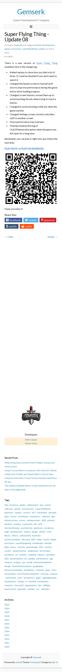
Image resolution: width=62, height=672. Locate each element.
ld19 (40, 524)
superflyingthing (30, 49)
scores (22, 520)
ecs (38, 589)
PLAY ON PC (11, 148)
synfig (29, 562)
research (9, 585)
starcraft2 (19, 585)
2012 (7, 639)
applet (23, 505)
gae (53, 516)
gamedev (22, 589)
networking (10, 573)
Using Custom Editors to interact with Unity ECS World (30, 470)
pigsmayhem (31, 585)
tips (40, 585)
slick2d (42, 531)
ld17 (34, 512)
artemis (22, 554)
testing (48, 547)
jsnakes (17, 524)
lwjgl (7, 531)
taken (39, 539)
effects (15, 535)
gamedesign (32, 547)
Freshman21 (35, 662)
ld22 (7, 558)
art (16, 554)
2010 (7, 646)
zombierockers (33, 520)
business (14, 505)
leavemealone (16, 558)
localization (29, 570)
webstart (9, 509)
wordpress (49, 528)
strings (20, 581)
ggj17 (38, 577)
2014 (7, 631)
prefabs (31, 589)
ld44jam (46, 585)
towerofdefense (43, 509)
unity (19, 577)
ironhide (32, 581)
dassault (52, 512)
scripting (32, 554)
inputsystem (10, 589)
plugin (35, 531)
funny (13, 547)
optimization (10, 581)
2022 (7, 604)
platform (8, 524)
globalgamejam (50, 577)
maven (48, 505)
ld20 (33, 539)
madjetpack (33, 550)
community (27, 524)
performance (42, 558)
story (53, 570)
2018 (7, 616)
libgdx (53, 539)
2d (25, 558)
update (42, 49)
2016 (7, 623)
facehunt (36, 535)
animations (35, 516)
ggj (51, 558)
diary (7, 516)
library (7, 535)
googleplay (38, 566)
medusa (8, 562)
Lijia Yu (55, 662)
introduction (28, 509)
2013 (7, 635)
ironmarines (42, 581)
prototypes (45, 550)
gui (23, 562)
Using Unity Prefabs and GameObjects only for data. (29, 474)
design (8, 566)
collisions (46, 516)
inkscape (26, 539)
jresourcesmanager (14, 570)
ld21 (41, 547)
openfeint (50, 554)
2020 (7, 608)
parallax (31, 558)
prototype (16, 49)
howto (13, 516)
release (40, 554)
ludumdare (42, 512)
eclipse (27, 531)
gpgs (47, 570)
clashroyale (10, 577)
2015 (7, 627)
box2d (46, 539)
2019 (7, 612)
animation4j (25, 535)
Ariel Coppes (31, 439)
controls (21, 547)
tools (49, 531)
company (40, 570)
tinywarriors (29, 577)
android (37, 45)
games (8, 49)
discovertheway (12, 528)
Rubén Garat (31, 443)
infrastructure (11, 520)
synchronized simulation (28, 573)
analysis (53, 573)
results (8, 550)
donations (9, 554)
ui (26, 581)
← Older (9, 236)
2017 (7, 620)
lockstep (45, 573)
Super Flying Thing (47, 63)
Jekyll (18, 662)
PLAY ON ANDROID (32, 148)
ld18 (44, 520)
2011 (7, 643)
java (41, 505)
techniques (23, 516)
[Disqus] (31, 276)
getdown (38, 528)
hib (35, 524)
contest (26, 512)
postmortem (27, 528)
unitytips (45, 589)
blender (48, 543)
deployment (32, 505)
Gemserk (31, 11)
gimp (7, 547)
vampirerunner (19, 550)
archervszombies (12, 539)
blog (7, 505)
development (48, 45)
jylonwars (9, 512)
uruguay (17, 562)
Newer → (52, 236)
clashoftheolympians (22, 566)
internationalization (43, 562)
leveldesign (38, 543)
